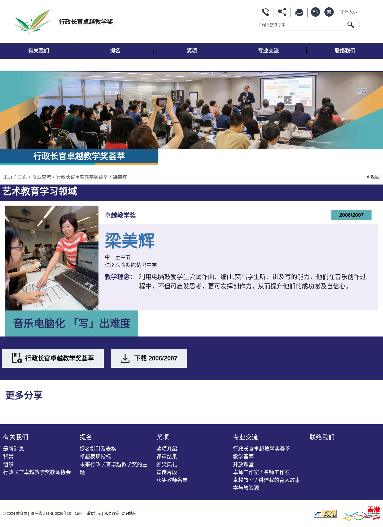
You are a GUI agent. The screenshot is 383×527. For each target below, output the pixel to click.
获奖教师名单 (172, 480)
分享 (283, 12)
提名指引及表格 (98, 449)
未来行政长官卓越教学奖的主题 (113, 468)
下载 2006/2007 (155, 358)
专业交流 (41, 177)
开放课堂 (243, 464)
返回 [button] (374, 177)
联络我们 (266, 12)
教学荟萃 (243, 457)
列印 (300, 12)
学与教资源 (246, 488)
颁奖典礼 (166, 464)
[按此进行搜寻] (351, 24)
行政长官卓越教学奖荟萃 (82, 177)
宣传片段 (166, 472)
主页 (8, 177)
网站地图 (129, 513)
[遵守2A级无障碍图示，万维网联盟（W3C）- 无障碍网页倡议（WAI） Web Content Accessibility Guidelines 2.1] (325, 513)
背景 (8, 457)
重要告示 (94, 513)
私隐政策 (111, 513)
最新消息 (13, 449)
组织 (8, 464)
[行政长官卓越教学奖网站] (102, 21)
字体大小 (348, 12)
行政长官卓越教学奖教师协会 (37, 472)
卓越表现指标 (95, 457)
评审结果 (166, 457)
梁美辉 (120, 177)
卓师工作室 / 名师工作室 (261, 472)
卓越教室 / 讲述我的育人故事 (266, 480)
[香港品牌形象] (361, 513)
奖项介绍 (166, 449)
